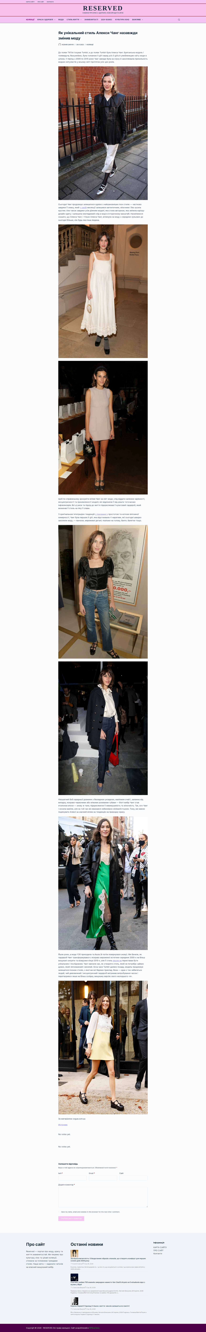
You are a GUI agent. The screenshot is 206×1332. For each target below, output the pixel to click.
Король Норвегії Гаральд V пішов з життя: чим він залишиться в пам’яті (100, 1306)
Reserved (103, 8)
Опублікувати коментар (71, 1218)
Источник (62, 1124)
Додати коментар (66, 1185)
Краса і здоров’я (45, 20)
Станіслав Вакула (78, 1287)
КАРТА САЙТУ (30, 1)
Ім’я (60, 1173)
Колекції (30, 20)
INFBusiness (94, 1328)
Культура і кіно (122, 20)
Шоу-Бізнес (106, 20)
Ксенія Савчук (77, 1264)
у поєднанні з (101, 514)
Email (92, 1173)
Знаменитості (91, 20)
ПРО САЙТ (41, 1)
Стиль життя (73, 20)
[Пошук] (179, 20)
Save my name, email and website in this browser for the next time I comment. (90, 1212)
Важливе (136, 20)
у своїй (83, 207)
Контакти (50, 1)
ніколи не (117, 960)
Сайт (121, 1173)
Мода (61, 20)
